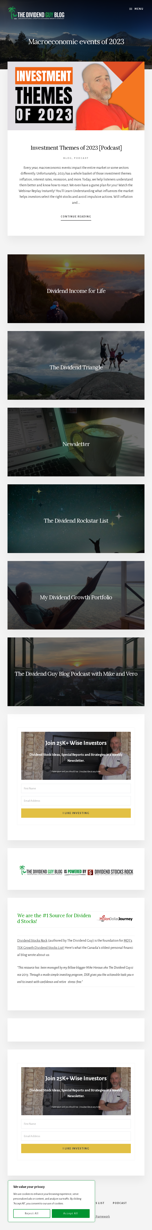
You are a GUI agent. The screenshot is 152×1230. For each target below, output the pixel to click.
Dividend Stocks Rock (32, 940)
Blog (67, 158)
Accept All (70, 1213)
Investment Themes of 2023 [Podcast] (76, 147)
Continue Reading (76, 218)
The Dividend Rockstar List (76, 520)
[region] (51, 1201)
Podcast (81, 158)
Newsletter (76, 444)
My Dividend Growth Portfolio (76, 597)
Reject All (32, 1213)
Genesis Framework (97, 1216)
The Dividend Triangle (76, 367)
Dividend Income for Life (76, 290)
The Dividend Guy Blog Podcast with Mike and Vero (76, 673)
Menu (139, 9)
